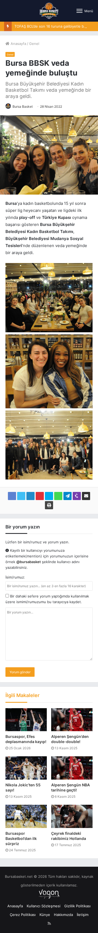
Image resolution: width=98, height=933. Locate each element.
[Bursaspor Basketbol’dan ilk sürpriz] (26, 816)
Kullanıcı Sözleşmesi (43, 906)
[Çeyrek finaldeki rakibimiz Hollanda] (72, 816)
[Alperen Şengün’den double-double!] (72, 719)
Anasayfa (18, 43)
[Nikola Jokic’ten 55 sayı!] (26, 768)
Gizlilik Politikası (77, 906)
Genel (34, 43)
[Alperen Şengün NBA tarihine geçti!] (72, 768)
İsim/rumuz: (15, 577)
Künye (44, 914)
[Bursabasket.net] (49, 11)
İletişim (82, 914)
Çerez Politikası (23, 914)
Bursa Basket (23, 106)
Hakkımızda (63, 914)
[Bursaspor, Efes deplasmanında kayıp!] (26, 719)
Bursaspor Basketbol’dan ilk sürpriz (21, 838)
